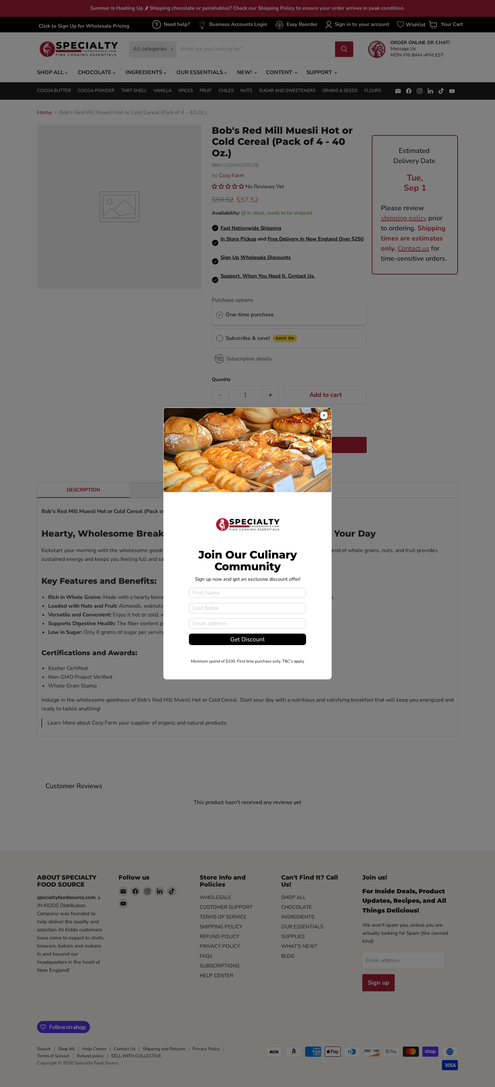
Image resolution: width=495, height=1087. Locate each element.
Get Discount (247, 639)
